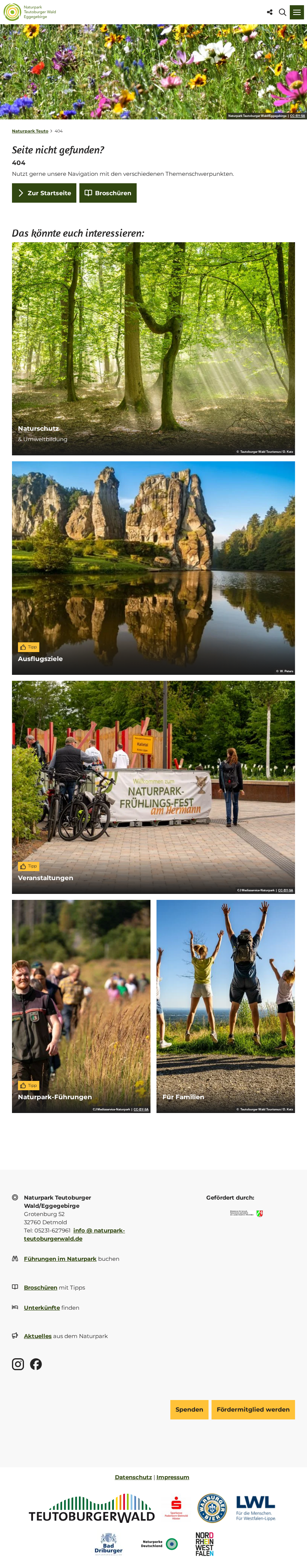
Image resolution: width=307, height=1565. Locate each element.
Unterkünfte (42, 1307)
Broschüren (40, 1287)
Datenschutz (133, 1477)
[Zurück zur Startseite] (30, 12)
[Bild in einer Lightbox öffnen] (246, 1213)
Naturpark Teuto (30, 131)
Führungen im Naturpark (60, 1259)
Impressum (172, 1477)
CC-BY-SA (297, 116)
